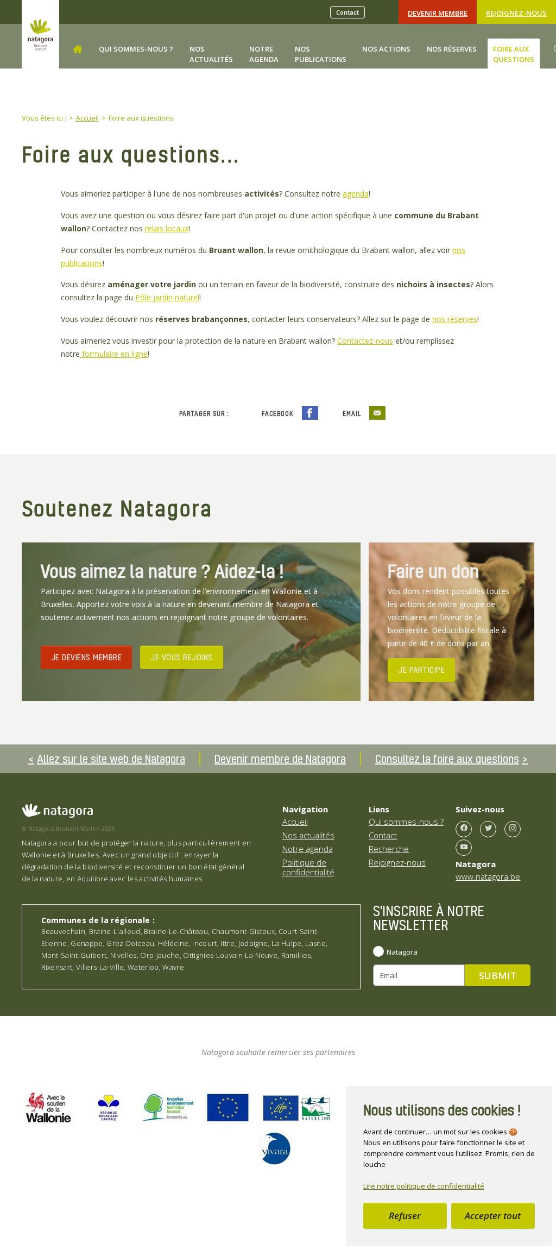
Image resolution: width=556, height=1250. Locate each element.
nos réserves (454, 319)
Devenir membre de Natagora (280, 759)
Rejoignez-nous (516, 13)
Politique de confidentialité (308, 867)
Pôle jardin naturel (167, 297)
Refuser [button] (405, 1215)
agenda (356, 193)
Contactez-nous (365, 341)
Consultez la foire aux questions (447, 759)
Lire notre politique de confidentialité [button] (423, 1186)
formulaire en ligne (114, 354)
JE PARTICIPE (421, 669)
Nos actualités (308, 835)
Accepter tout (493, 1215)
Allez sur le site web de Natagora (111, 759)
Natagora (402, 952)
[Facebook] (464, 829)
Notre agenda (307, 848)
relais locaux (166, 228)
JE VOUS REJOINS (181, 657)
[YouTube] (464, 847)
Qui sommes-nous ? (406, 821)
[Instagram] (512, 829)
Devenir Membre (437, 13)
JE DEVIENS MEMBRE (86, 657)
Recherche (389, 848)
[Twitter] (488, 829)
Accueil (295, 821)
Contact (347, 12)
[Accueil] (78, 49)
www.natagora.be (488, 876)
